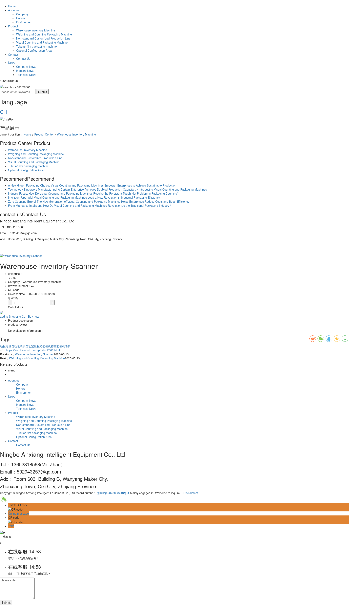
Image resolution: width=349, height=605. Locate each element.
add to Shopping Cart (13, 316)
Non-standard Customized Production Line (43, 38)
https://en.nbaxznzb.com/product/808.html (33, 350)
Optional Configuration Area (34, 50)
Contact (13, 54)
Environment (24, 22)
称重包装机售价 (61, 346)
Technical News (26, 75)
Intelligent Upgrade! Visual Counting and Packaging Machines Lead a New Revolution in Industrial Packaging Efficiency (84, 197)
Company (22, 14)
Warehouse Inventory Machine (35, 30)
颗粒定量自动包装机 (12, 346)
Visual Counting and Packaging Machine (42, 42)
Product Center (44, 134)
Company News (26, 67)
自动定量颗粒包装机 (38, 346)
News (11, 62)
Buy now (33, 316)
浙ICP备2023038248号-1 (113, 493)
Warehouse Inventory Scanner (34, 354)
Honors (20, 18)
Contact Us (23, 58)
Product (13, 26)
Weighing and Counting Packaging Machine (44, 34)
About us (13, 10)
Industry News (25, 71)
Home (12, 6)
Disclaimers (190, 493)
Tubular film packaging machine (36, 46)
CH (3, 111)
